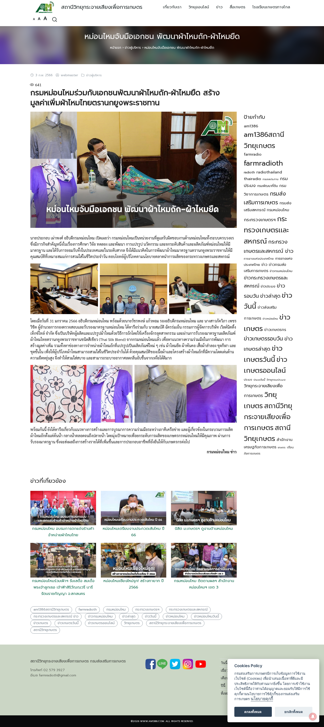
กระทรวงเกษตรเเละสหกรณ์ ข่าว (56, 616)
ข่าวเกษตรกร (275, 330)
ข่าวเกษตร (40, 623)
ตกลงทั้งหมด (253, 712)
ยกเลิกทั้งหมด (293, 712)
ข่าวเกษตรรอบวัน (263, 339)
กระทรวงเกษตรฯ (147, 609)
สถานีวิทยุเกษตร (45, 629)
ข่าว (219, 7)
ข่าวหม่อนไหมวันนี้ (206, 616)
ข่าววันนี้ (150, 616)
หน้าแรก (115, 47)
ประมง (248, 380)
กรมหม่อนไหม (116, 609)
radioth (249, 172)
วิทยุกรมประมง (276, 380)
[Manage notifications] (313, 716)
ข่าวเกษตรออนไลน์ (101, 623)
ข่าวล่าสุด (128, 616)
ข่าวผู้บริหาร (133, 47)
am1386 (251, 126)
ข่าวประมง (268, 286)
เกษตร (282, 447)
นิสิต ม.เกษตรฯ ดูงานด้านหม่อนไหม (204, 528)
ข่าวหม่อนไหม (175, 616)
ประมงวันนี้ (259, 380)
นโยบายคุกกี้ (262, 698)
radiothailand (269, 172)
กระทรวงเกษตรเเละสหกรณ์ (188, 609)
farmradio (252, 154)
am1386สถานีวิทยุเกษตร (51, 609)
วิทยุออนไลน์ (199, 7)
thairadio (252, 179)
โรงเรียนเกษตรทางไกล (271, 7)
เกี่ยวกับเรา (172, 7)
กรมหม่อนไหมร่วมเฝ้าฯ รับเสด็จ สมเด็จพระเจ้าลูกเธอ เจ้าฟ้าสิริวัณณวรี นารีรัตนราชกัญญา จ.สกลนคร (63, 587)
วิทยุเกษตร (132, 623)
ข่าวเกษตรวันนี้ (68, 623)
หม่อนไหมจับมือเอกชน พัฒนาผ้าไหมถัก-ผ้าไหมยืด (162, 36)
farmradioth (88, 609)
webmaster (69, 75)
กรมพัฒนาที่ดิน (267, 185)
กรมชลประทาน (270, 179)
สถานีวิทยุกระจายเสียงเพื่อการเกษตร (101, 7)
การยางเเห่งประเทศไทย (259, 259)
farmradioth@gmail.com (57, 675)
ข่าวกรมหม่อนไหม (100, 616)
